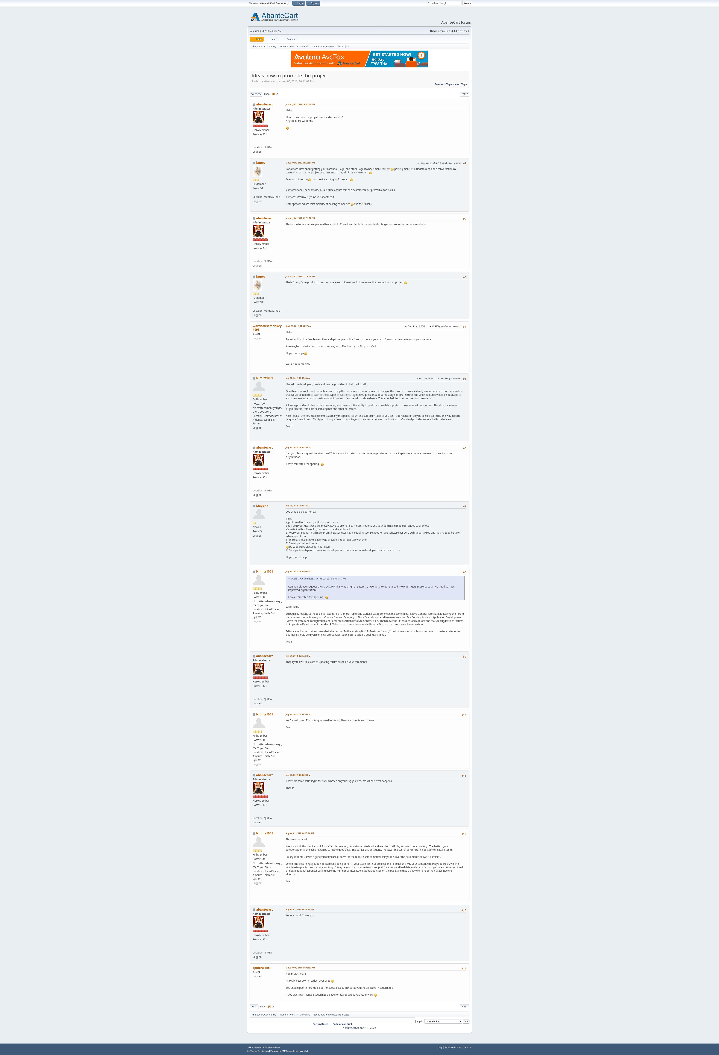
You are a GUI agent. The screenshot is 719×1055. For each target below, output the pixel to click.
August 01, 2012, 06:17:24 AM (300, 833)
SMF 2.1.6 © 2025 (255, 1047)
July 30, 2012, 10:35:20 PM (298, 775)
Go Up (254, 1006)
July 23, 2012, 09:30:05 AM (298, 571)
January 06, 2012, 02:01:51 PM (300, 218)
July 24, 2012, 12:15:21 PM (298, 655)
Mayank (262, 506)
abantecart (264, 104)
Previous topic (444, 84)
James (260, 163)
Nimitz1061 (264, 378)
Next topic (461, 84)
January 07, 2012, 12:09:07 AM (300, 276)
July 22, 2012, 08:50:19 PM (298, 447)
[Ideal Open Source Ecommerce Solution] (254, 143)
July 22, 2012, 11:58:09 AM (298, 378)
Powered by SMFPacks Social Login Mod (289, 1051)
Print (465, 94)
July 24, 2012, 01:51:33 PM (298, 714)
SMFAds (250, 1051)
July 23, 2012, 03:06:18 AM (298, 505)
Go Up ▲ (467, 1047)
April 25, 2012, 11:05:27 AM (298, 326)
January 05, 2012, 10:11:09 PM (300, 104)
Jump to (419, 1021)
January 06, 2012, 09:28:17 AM (300, 162)
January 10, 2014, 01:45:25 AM (300, 967)
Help (440, 1047)
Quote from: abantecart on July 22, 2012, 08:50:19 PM (318, 578)
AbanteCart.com (352, 1028)
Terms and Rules (453, 1047)
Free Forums (263, 1051)
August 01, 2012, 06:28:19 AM (300, 909)
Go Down (256, 94)
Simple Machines (272, 1047)
